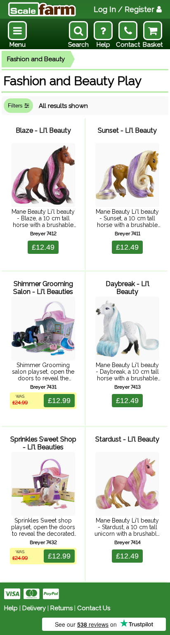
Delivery (34, 608)
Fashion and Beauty (36, 59)
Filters (16, 106)
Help (11, 608)
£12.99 (59, 400)
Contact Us (93, 608)
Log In (124, 9)
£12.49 (43, 247)
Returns (61, 608)
